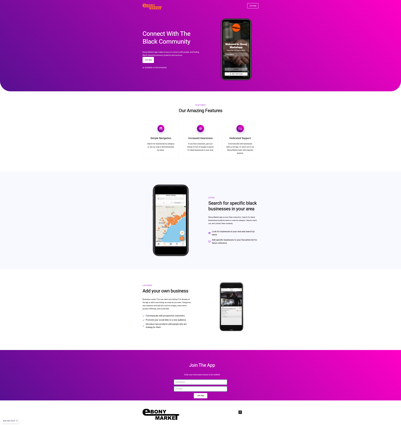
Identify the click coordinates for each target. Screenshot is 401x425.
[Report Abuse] (17, 421)
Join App (148, 59)
